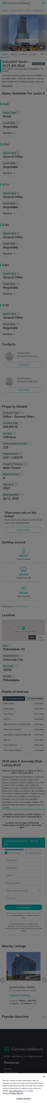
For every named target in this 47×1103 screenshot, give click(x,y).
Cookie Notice (16, 1093)
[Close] (44, 1077)
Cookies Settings (23, 1098)
